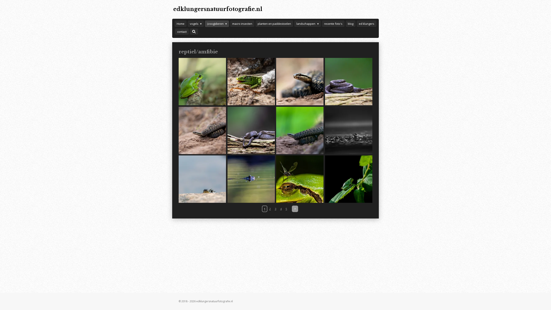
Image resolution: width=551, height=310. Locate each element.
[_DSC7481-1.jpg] (251, 81)
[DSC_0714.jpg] (300, 81)
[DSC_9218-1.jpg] (251, 179)
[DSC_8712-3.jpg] (300, 179)
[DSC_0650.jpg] (300, 130)
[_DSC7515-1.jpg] (202, 81)
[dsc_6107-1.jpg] (202, 179)
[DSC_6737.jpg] (348, 81)
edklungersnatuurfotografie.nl (217, 9)
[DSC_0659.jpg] (202, 130)
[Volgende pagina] (295, 209)
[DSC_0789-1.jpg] (348, 179)
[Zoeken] (194, 31)
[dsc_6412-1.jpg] (348, 130)
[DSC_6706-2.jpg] (251, 130)
